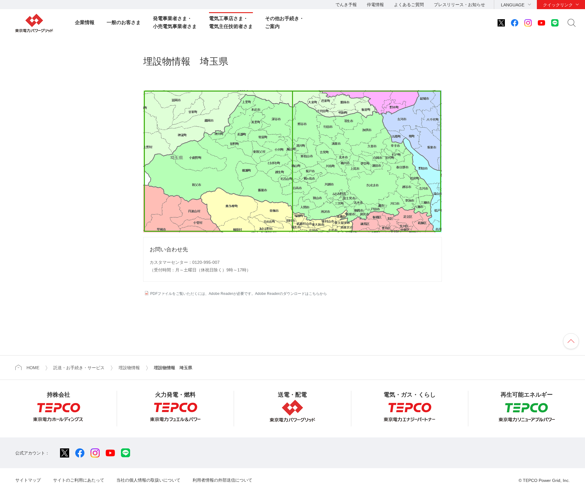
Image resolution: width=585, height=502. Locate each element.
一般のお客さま (124, 22)
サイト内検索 (572, 23)
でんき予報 (346, 4)
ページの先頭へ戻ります (571, 341)
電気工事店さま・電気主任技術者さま (231, 22)
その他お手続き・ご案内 (284, 22)
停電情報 (375, 4)
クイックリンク (558, 4)
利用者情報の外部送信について (222, 480)
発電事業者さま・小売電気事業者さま (175, 22)
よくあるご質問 (409, 4)
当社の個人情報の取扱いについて (148, 480)
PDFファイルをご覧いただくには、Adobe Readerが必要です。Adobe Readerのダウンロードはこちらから (238, 294)
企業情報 (84, 22)
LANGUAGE (512, 4)
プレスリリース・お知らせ (459, 4)
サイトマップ (28, 480)
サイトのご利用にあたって (78, 480)
